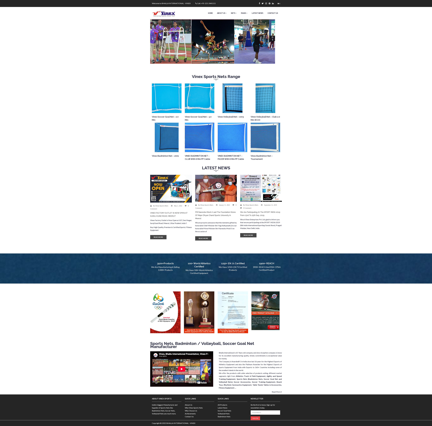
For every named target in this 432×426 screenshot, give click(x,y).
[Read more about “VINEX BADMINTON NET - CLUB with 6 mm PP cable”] (199, 149)
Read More (158, 237)
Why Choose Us (191, 411)
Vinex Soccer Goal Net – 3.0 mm (198, 118)
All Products (222, 405)
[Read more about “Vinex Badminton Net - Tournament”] (265, 149)
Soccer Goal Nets (224, 411)
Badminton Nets (224, 416)
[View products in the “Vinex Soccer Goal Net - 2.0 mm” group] (166, 110)
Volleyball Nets (224, 414)
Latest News (257, 13)
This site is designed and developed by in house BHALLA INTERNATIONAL (251, 422)
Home (210, 13)
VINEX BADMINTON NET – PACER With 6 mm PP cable (231, 157)
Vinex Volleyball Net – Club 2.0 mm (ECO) (265, 118)
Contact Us (273, 13)
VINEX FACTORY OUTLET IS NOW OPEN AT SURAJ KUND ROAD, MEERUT (169, 214)
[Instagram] (267, 3)
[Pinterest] (270, 3)
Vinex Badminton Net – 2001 (165, 156)
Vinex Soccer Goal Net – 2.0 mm (165, 118)
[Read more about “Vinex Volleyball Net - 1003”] (232, 110)
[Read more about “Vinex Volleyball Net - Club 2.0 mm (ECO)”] (265, 110)
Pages (243, 13)
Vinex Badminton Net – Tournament (262, 157)
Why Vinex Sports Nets (194, 408)
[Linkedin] (273, 3)
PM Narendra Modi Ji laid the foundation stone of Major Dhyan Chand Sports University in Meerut (215, 215)
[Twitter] (263, 3)
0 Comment (247, 208)
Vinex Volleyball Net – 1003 (231, 117)
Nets (233, 13)
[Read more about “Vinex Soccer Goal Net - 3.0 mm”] (199, 110)
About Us (221, 13)
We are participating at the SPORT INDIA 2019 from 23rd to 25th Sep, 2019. (260, 213)
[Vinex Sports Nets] (166, 13)
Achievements (190, 414)
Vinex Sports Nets (161, 206)
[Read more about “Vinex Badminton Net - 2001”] (166, 149)
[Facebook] (260, 3)
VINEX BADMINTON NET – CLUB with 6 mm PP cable (197, 157)
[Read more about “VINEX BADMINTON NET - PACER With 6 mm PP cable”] (232, 149)
